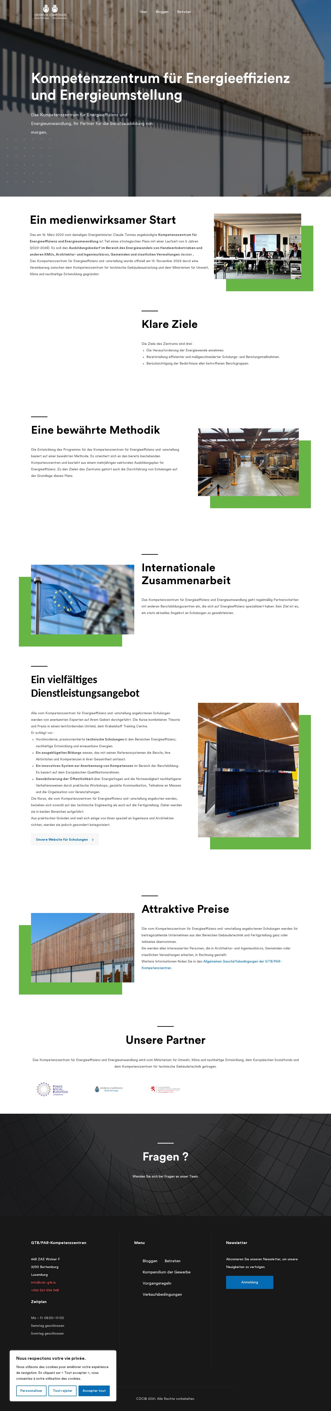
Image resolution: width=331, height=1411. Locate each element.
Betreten (173, 1261)
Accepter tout (94, 1391)
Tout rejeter (62, 1391)
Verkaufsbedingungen (162, 1294)
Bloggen (150, 1261)
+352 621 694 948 (45, 1290)
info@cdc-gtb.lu (43, 1282)
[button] (65, 839)
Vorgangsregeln (157, 1283)
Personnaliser (31, 1391)
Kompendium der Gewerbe (166, 1272)
